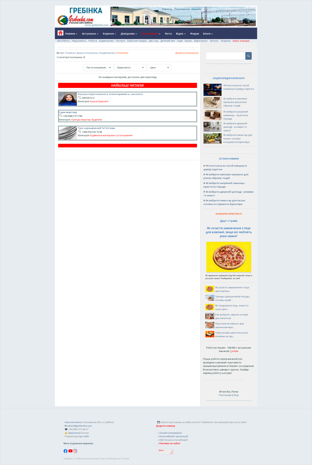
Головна (70, 52)
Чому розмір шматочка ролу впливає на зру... (231, 334)
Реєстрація (225, 395)
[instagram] (75, 452)
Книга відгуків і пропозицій (173, 436)
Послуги (120, 40)
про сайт (84, 436)
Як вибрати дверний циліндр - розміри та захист (235, 127)
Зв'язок (214, 40)
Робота (92, 40)
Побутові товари (137, 40)
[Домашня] (59, 34)
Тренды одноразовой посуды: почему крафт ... (232, 298)
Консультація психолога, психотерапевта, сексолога (110, 94)
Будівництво (106, 40)
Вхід (236, 395)
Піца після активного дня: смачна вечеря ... (229, 325)
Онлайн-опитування (170, 432)
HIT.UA (161, 450)
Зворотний (74, 432)
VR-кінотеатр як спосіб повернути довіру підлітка (238, 87)
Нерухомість (79, 40)
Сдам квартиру (68, 112)
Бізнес (188, 40)
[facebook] (66, 452)
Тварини (226, 40)
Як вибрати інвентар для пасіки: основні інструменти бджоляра (237, 138)
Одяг (180, 40)
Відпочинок (201, 40)
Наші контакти (73, 422)
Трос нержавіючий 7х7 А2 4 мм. (96, 128)
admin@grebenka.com (79, 425)
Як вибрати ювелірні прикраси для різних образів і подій (235, 102)
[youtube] (70, 452)
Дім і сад (153, 40)
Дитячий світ (167, 40)
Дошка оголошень (87, 52)
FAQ (161, 439)
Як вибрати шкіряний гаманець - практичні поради (235, 115)
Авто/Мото (63, 40)
